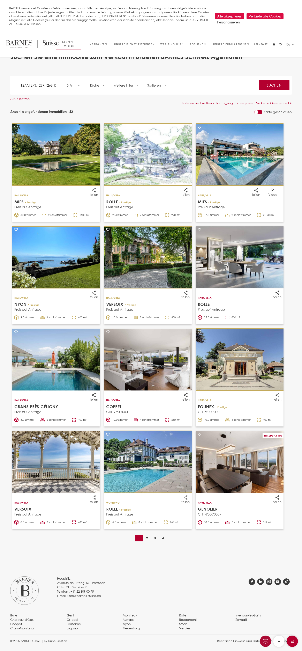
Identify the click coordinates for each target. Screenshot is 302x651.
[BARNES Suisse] (30, 44)
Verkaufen (98, 44)
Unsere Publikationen (229, 44)
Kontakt (260, 44)
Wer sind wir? (170, 44)
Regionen (197, 44)
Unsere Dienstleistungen (132, 44)
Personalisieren (228, 22)
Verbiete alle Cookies (265, 16)
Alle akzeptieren (229, 16)
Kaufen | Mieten (68, 43)
